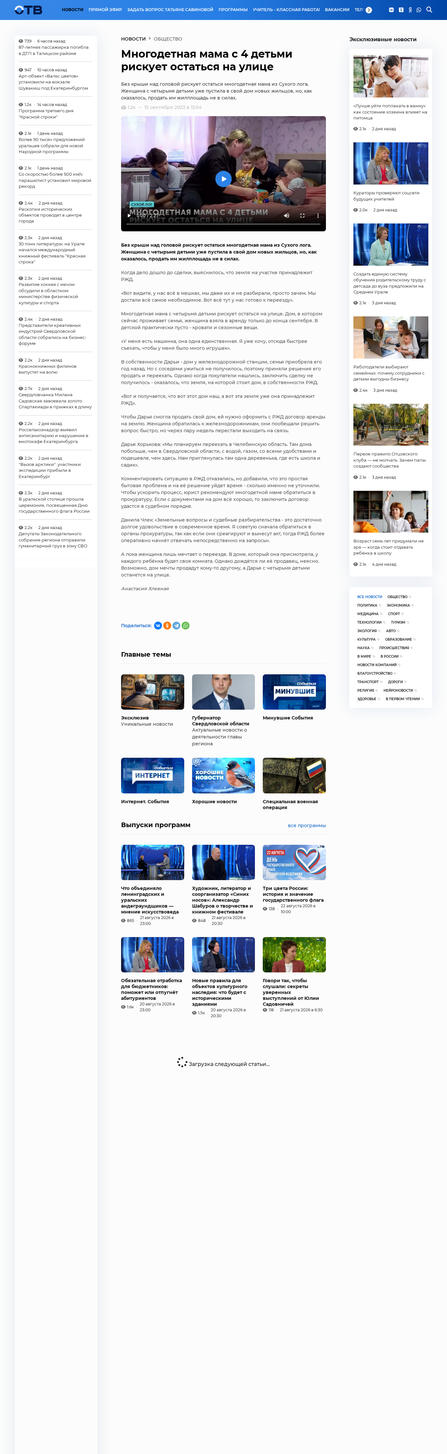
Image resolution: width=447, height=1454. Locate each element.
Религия (365, 690)
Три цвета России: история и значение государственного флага (293, 894)
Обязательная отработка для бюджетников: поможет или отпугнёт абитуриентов (151, 989)
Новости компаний (377, 665)
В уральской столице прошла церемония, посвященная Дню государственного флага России (54, 505)
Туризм (398, 622)
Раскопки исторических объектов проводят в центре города (50, 215)
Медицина (368, 614)
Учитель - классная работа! (286, 10)
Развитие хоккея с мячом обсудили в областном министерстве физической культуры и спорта (48, 293)
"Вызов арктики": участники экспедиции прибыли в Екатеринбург (50, 470)
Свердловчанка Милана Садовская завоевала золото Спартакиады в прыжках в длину (55, 401)
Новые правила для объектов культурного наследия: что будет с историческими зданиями (219, 992)
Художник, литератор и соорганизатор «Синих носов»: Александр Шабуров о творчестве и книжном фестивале (222, 900)
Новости (72, 10)
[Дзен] (410, 10)
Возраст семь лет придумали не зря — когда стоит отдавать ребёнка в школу (388, 547)
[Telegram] (176, 625)
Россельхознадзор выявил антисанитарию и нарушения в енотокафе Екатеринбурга (53, 435)
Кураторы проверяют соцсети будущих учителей (386, 195)
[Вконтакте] (391, 10)
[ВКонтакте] (158, 625)
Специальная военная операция (290, 804)
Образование (398, 639)
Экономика (398, 605)
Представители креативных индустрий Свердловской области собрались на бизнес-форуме (52, 334)
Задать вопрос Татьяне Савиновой (170, 10)
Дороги (395, 682)
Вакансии (337, 10)
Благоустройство (374, 673)
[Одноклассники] (401, 10)
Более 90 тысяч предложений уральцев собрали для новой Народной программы (52, 145)
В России (390, 656)
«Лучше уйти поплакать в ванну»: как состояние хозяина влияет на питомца (390, 111)
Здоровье (366, 699)
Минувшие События (288, 718)
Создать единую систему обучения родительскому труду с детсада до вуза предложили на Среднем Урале (389, 282)
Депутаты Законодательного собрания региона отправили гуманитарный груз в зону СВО (53, 539)
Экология (367, 631)
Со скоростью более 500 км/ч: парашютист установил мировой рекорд (55, 180)
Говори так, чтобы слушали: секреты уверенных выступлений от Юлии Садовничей (291, 992)
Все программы (307, 825)
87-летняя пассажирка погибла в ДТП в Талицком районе (54, 50)
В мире (364, 656)
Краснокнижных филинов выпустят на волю (48, 369)
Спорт (394, 614)
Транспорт (368, 682)
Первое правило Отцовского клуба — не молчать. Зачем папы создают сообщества (389, 460)
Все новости (369, 597)
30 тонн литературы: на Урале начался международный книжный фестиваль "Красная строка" (52, 252)
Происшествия (394, 648)
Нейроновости (398, 690)
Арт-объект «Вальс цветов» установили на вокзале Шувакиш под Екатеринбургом (53, 82)
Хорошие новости (214, 802)
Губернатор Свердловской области (220, 721)
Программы (233, 10)
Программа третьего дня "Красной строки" (46, 113)
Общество (397, 597)
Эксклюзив (135, 718)
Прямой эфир (105, 10)
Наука (363, 648)
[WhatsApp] (419, 10)
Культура (366, 639)
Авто (391, 631)
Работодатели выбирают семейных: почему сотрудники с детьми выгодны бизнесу (388, 372)
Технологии (369, 622)
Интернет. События (145, 802)
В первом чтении (403, 699)
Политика (367, 605)
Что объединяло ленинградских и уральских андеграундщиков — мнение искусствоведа (150, 900)
